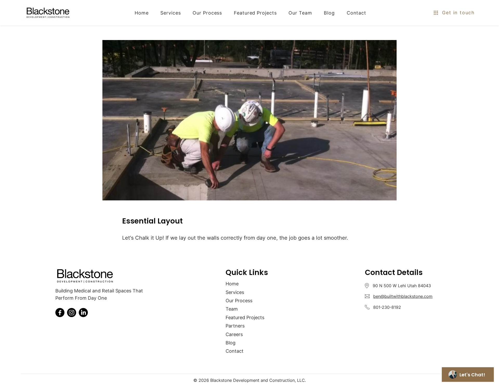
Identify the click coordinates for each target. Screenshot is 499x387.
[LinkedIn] (83, 312)
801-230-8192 (387, 307)
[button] (450, 12)
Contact (235, 351)
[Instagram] (71, 312)
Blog (230, 342)
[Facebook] (59, 312)
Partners (235, 326)
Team (232, 309)
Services (235, 292)
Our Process (239, 300)
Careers (234, 334)
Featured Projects (245, 317)
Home (232, 283)
